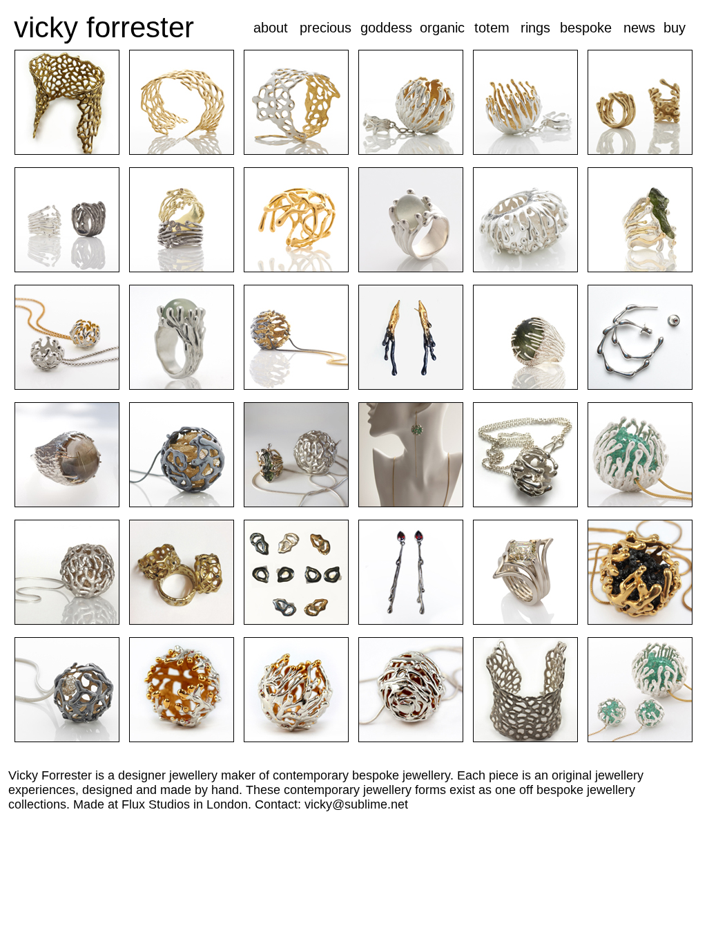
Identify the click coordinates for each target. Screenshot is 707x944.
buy (675, 27)
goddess (386, 27)
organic (442, 27)
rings (535, 27)
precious (325, 27)
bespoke (586, 27)
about (270, 27)
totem (492, 27)
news (639, 27)
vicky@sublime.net (356, 804)
